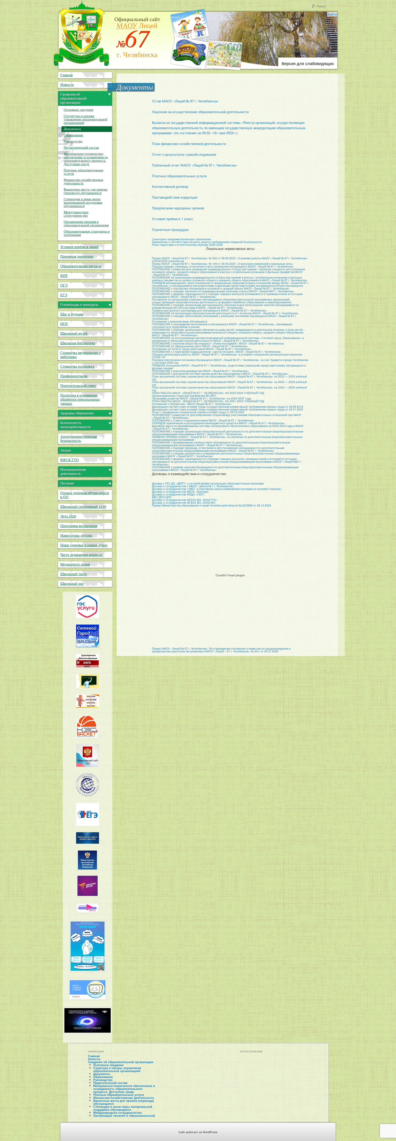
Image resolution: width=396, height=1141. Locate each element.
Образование (73, 135)
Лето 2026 (68, 516)
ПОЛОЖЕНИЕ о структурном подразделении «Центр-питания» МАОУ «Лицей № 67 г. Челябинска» (217, 351)
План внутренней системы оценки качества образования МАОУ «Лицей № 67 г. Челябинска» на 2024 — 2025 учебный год (229, 388)
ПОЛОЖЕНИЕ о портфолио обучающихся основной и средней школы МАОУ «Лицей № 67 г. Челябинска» (221, 288)
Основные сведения (78, 110)
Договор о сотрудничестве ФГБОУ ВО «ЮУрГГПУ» (185, 500)
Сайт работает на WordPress (198, 1132)
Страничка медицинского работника (80, 355)
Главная (66, 75)
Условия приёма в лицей (79, 247)
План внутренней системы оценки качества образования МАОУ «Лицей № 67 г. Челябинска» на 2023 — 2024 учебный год (229, 383)
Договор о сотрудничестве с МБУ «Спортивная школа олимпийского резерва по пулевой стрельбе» (217, 489)
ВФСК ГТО (69, 460)
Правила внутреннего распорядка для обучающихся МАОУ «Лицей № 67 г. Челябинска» (209, 310)
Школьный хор (72, 584)
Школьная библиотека (77, 343)
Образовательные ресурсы (81, 266)
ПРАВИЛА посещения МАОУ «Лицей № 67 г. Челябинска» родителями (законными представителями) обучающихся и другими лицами (229, 366)
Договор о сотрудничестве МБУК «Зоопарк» (180, 491)
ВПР (64, 276)
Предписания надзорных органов (178, 207)
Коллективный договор (170, 186)
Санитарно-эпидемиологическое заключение (181, 239)
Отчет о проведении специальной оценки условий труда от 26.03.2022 (198, 412)
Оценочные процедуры (170, 229)
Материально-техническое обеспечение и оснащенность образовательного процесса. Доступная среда (86, 159)
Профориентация (73, 376)
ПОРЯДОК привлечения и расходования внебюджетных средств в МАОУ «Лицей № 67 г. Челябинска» (218, 423)
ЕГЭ (63, 295)
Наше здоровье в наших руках (83, 545)
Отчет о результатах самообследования (184, 154)
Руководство (73, 141)
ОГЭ (64, 285)
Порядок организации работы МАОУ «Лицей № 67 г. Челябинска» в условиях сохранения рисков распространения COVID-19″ (227, 355)
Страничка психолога (77, 366)
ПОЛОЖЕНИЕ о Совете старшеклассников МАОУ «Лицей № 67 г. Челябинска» (203, 420)
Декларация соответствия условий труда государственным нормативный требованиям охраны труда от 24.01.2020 (227, 409)
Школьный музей (74, 333)
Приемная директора (76, 256)
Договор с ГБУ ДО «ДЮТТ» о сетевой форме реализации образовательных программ (208, 483)
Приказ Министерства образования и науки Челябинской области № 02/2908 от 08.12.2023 (211, 505)
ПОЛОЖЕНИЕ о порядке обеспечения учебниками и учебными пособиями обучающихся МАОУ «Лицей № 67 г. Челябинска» (224, 317)
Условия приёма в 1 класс (172, 218)
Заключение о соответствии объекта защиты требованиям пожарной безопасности (207, 242)
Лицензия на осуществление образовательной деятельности (200, 111)
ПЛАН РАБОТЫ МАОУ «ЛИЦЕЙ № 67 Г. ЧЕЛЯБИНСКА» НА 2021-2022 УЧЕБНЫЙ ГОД (208, 401)
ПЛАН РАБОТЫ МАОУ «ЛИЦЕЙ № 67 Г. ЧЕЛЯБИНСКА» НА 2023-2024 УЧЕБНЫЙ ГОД (208, 393)
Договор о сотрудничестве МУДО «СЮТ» (178, 494)
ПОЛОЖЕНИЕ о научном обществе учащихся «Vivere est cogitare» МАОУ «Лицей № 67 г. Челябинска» (218, 343)
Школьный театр (73, 574)
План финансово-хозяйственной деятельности (189, 143)
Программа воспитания (78, 526)
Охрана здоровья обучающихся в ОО (84, 495)
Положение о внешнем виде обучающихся (179, 321)
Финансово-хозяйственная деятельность (83, 181)
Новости (67, 85)
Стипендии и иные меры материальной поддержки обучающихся (83, 202)
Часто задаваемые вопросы (81, 555)
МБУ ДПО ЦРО (161, 497)
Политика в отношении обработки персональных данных (80, 399)
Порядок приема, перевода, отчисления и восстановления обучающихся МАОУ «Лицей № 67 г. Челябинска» (223, 266)
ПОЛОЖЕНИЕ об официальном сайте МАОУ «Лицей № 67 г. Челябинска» (200, 346)
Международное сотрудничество (76, 213)
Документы (72, 129)
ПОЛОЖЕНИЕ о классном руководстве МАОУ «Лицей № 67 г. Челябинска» (200, 371)
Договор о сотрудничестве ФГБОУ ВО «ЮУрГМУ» (184, 502)
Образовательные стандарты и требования (87, 233)
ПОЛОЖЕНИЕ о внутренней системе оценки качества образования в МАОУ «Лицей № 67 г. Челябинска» (220, 373)
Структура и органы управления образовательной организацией (85, 119)
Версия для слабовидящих (308, 63)
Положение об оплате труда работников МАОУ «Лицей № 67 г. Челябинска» (202, 349)
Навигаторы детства (76, 535)
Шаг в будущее (72, 314)
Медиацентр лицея (75, 564)
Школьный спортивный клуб (83, 507)
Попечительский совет (78, 386)
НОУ (64, 324)
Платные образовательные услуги (179, 175)
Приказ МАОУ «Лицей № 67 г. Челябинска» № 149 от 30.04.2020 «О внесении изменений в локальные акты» (223, 263)
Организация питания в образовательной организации (86, 223)
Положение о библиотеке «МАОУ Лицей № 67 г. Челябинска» (192, 404)
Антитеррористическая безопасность (78, 439)
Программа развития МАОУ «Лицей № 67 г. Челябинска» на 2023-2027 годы (201, 398)
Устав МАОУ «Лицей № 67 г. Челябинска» (185, 101)
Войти (332, 14)
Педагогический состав (81, 147)
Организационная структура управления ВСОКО (184, 395)
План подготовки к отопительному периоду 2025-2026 (187, 244)
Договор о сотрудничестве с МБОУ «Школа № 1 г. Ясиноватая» (193, 486)
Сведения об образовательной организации (120, 1062)
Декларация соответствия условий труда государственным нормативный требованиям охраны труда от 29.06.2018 (227, 406)
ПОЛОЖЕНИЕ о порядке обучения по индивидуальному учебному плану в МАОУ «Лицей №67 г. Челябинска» (223, 291)
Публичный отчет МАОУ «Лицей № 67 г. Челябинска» (194, 165)
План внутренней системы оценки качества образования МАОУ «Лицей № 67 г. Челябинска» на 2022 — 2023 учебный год (229, 377)
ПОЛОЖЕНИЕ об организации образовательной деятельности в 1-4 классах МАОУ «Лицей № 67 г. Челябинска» (225, 313)
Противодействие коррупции (174, 197)
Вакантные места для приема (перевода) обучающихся (85, 191)
